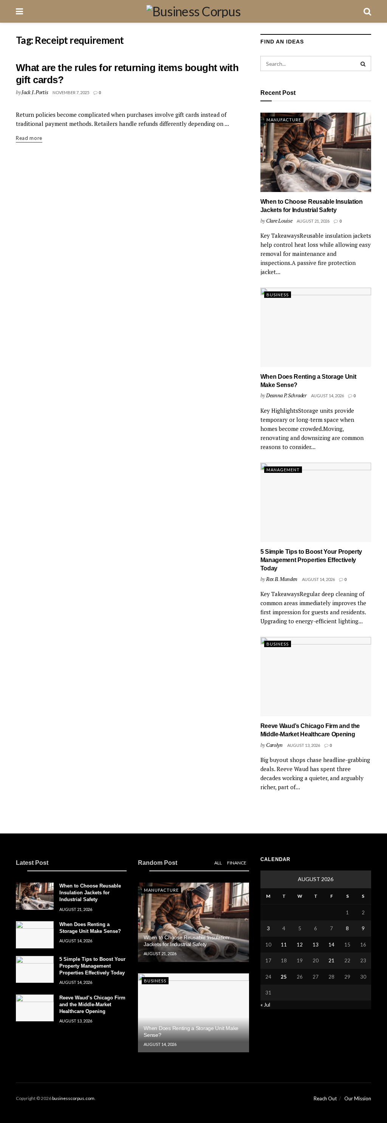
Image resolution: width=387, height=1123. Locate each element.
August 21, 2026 (313, 220)
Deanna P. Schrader (286, 395)
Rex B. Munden (281, 578)
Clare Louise (279, 220)
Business (277, 294)
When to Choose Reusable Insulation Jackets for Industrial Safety (90, 892)
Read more (29, 138)
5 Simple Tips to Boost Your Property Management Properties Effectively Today (311, 560)
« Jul (265, 1004)
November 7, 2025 (71, 92)
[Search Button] (363, 63)
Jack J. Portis (35, 92)
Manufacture (283, 119)
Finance (236, 863)
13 (316, 945)
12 (300, 945)
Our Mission (357, 1098)
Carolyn (274, 744)
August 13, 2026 (303, 745)
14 (331, 945)
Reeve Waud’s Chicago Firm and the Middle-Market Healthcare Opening (92, 1004)
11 (284, 945)
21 (331, 960)
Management (283, 469)
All (218, 863)
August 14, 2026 (327, 395)
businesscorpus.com (73, 1098)
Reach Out (325, 1098)
